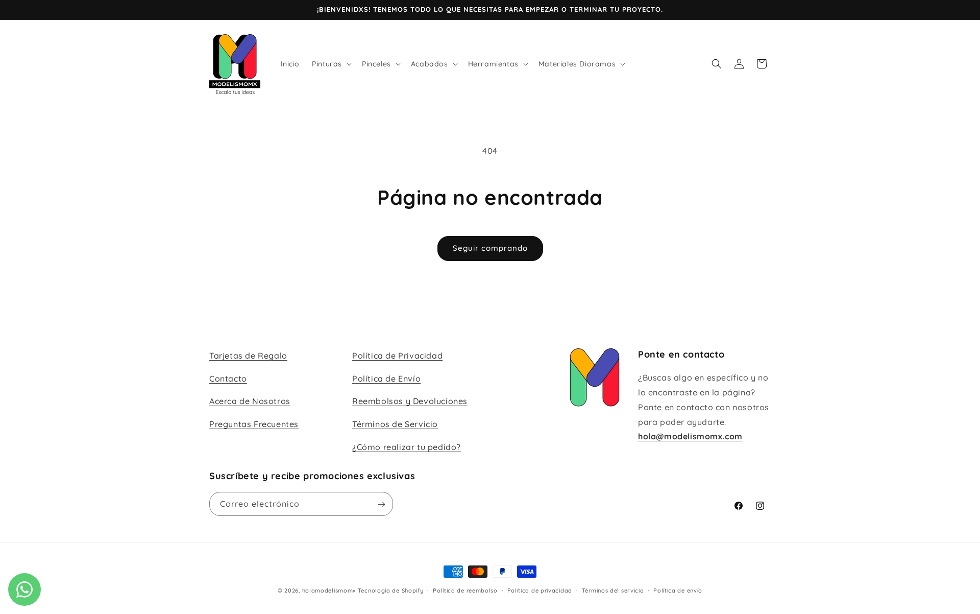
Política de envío (677, 590)
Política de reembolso (465, 590)
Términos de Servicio (395, 424)
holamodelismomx (329, 590)
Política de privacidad (539, 590)
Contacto (228, 378)
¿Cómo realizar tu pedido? (406, 447)
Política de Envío (386, 378)
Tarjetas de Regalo (248, 355)
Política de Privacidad (397, 355)
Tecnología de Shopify (391, 590)
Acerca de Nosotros (249, 401)
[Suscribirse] (381, 504)
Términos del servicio (613, 590)
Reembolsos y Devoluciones (410, 401)
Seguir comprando (490, 248)
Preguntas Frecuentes (254, 424)
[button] (331, 64)
